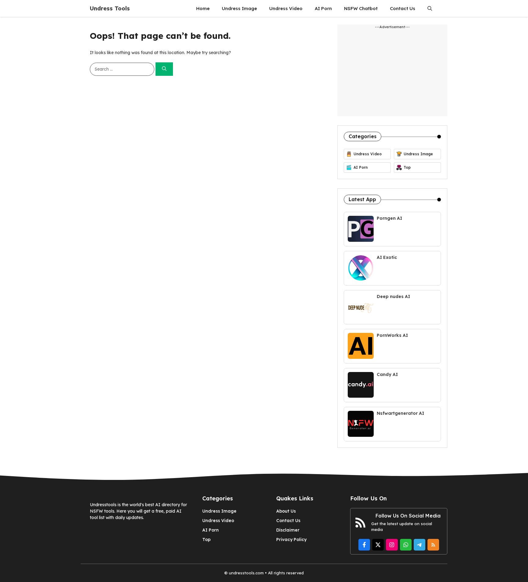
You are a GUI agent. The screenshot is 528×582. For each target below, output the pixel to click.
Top (206, 539)
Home (203, 8)
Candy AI (387, 374)
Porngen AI (389, 218)
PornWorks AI (392, 335)
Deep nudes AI (393, 296)
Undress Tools (110, 8)
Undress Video (285, 8)
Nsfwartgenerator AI (400, 413)
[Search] (164, 69)
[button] (429, 8)
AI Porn (323, 8)
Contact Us (402, 8)
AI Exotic (387, 257)
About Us (286, 511)
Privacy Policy (291, 539)
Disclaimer (287, 530)
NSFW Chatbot (361, 8)
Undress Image (239, 8)
